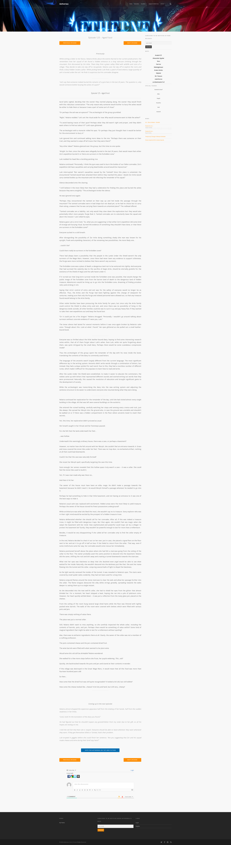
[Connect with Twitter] (75, 779)
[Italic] (77, 790)
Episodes (136, 4)
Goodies (143, 4)
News (130, 4)
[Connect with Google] (72, 779)
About (162, 4)
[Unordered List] (87, 790)
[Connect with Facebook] (69, 779)
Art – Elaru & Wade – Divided (152, 122)
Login (132, 770)
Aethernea (63, 4)
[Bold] (74, 790)
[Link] (95, 790)
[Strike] (82, 790)
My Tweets (62, 822)
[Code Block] (92, 790)
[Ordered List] (85, 790)
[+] (100, 790)
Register (138, 826)
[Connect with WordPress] (78, 779)
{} (97, 790)
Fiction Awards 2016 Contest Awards (154, 140)
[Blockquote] (90, 790)
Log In (137, 822)
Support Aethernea (154, 4)
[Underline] (80, 790)
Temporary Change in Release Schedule (155, 136)
